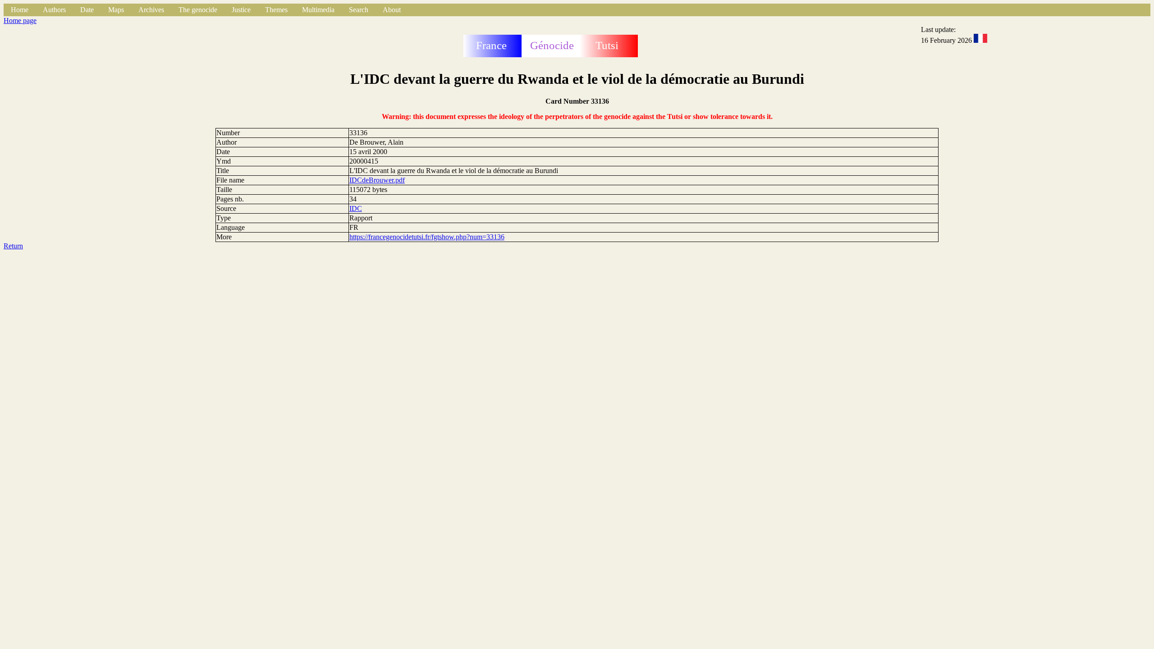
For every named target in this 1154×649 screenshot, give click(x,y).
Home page (20, 20)
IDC (355, 208)
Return (13, 246)
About (392, 10)
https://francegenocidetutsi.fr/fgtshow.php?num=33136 (426, 237)
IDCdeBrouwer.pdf (377, 180)
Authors (54, 10)
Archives (151, 10)
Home (19, 10)
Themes (276, 10)
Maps (116, 10)
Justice (241, 10)
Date (87, 10)
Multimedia (318, 10)
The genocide (198, 10)
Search (358, 10)
